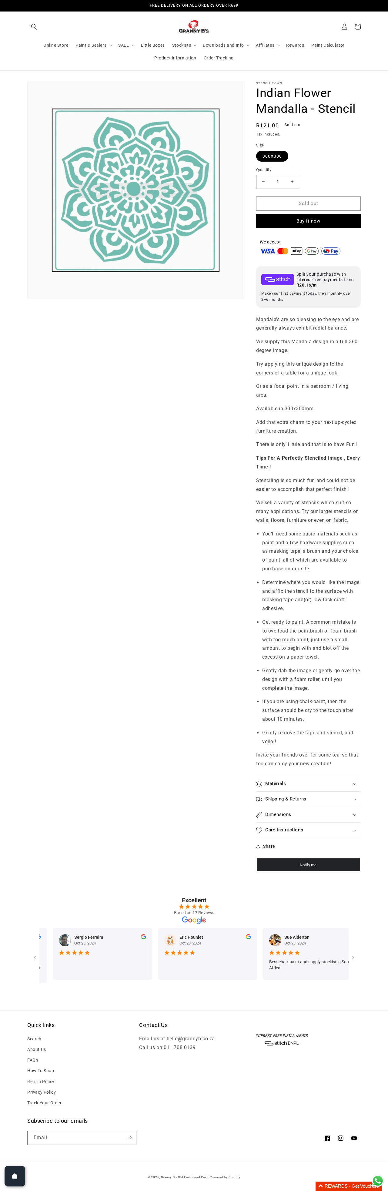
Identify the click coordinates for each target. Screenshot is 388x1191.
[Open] (15, 1176)
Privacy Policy (41, 1092)
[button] (34, 26)
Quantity (263, 169)
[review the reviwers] (126, 937)
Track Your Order (44, 1102)
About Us (36, 1049)
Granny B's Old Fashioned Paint (185, 1177)
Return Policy (41, 1081)
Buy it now (308, 221)
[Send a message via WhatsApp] (378, 1181)
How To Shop (40, 1070)
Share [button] (269, 846)
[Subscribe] (129, 1138)
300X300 (272, 156)
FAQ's (32, 1060)
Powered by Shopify (225, 1177)
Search (34, 1038)
